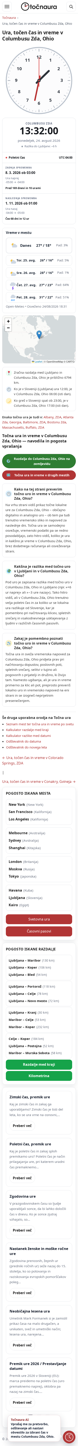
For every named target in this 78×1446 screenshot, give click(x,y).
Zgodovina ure (23, 1196)
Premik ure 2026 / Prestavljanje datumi (38, 1366)
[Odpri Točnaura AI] (69, 1436)
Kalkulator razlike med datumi (28, 735)
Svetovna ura (39, 919)
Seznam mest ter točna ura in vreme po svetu (40, 724)
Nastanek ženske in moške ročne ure (39, 1251)
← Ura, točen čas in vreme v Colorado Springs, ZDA (32, 760)
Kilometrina (39, 1075)
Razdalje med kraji (39, 1064)
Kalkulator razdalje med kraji (27, 729)
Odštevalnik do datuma (23, 741)
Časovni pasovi (39, 931)
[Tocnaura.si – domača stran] (39, 6)
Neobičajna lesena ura (30, 1311)
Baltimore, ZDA (34, 422)
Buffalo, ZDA (35, 427)
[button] (39, 334)
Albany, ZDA (52, 417)
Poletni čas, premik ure (30, 1143)
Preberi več (22, 1125)
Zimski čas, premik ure (30, 1096)
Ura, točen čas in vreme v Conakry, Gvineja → (39, 781)
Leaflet (38, 361)
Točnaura (9, 18)
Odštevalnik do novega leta (26, 747)
